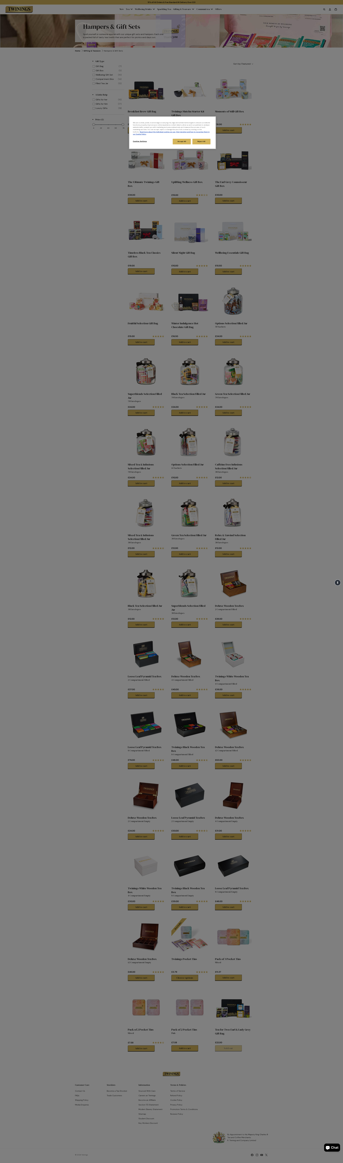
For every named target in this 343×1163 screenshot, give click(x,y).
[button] (337, 582)
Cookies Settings (140, 141)
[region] (172, 132)
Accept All (182, 142)
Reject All (201, 142)
